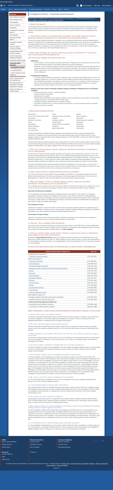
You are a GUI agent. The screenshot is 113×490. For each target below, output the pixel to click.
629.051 (30, 330)
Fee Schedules (14, 35)
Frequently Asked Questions (15, 64)
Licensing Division (16, 70)
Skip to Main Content (6, 1)
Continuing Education (64, 447)
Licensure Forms (62, 444)
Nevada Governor (7, 444)
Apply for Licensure (63, 441)
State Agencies (87, 5)
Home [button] (10, 9)
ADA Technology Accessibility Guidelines (83, 463)
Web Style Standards (102, 463)
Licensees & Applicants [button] (35, 9)
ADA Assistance (106, 5)
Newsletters (13, 27)
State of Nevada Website (9, 441)
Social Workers (33, 290)
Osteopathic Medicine (35, 278)
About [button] (60, 9)
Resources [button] (47, 9)
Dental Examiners (34, 263)
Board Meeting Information (17, 17)
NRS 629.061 (67, 320)
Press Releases (14, 22)
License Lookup (34, 441)
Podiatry (31, 285)
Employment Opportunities (17, 60)
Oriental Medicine (34, 275)
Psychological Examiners (36, 287)
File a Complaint (34, 447)
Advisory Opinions (15, 25)
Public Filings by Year (16, 19)
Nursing (31, 271)
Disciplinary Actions (36, 444)
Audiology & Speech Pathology (39, 256)
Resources (13, 14)
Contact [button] (66, 9)
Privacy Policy (66, 463)
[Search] (77, 5)
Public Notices (6, 447)
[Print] (81, 5)
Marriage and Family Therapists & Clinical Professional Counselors (48, 268)
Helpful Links (5, 459)
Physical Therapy (34, 283)
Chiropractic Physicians (36, 261)
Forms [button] (54, 9)
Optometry (32, 273)
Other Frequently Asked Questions (17, 74)
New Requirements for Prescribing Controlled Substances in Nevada (16, 84)
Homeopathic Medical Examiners (38, 266)
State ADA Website (62, 465)
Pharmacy (32, 280)
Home (2, 9)
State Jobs (97, 5)
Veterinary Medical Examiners (37, 292)
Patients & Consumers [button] (20, 9)
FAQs (3, 456)
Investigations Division (18, 67)
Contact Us (33, 452)
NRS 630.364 (32, 398)
